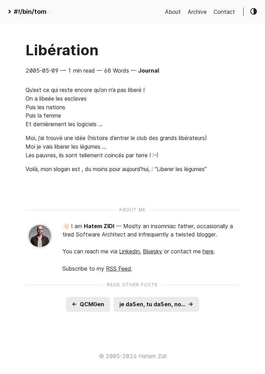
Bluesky (152, 251)
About (173, 11)
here (208, 251)
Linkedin (129, 251)
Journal (148, 70)
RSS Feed (118, 268)
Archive (197, 11)
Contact (224, 11)
